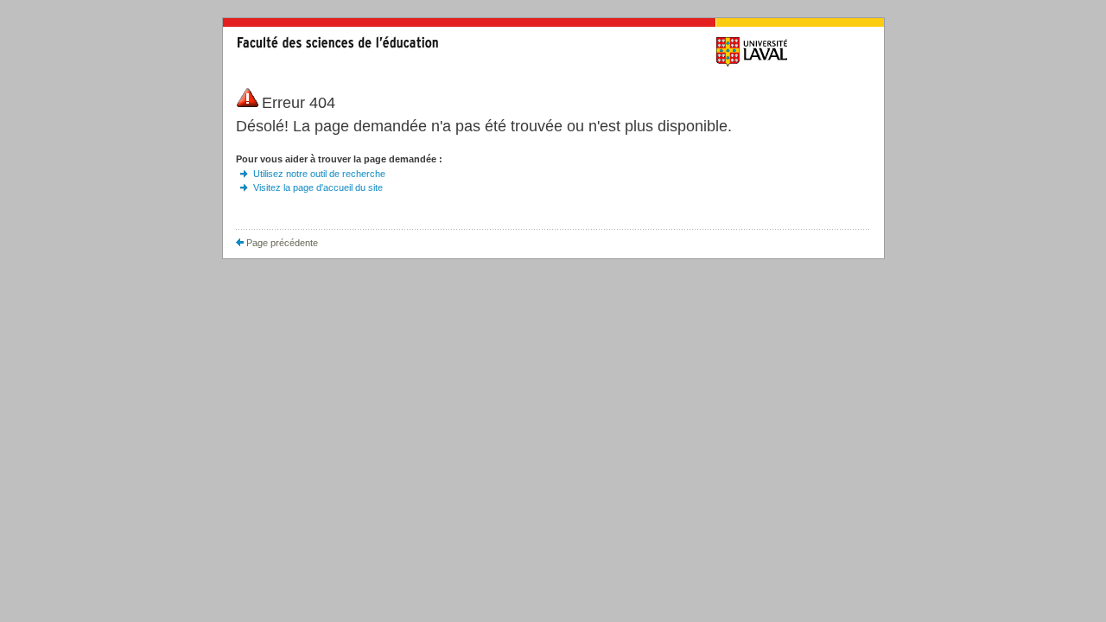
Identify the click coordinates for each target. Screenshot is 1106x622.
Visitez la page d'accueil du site (318, 187)
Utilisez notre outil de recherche (319, 173)
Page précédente (281, 243)
